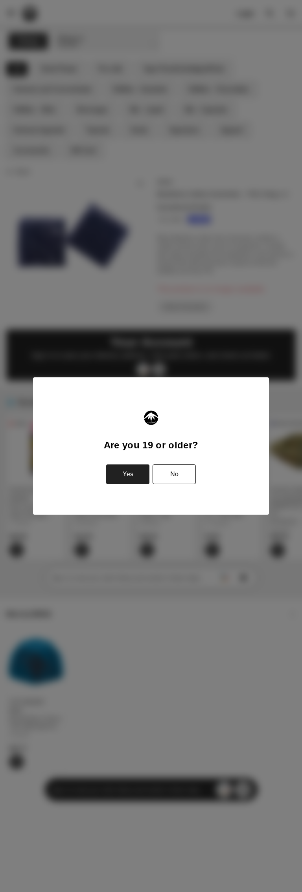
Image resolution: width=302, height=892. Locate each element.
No (174, 474)
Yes (128, 474)
